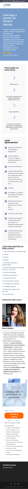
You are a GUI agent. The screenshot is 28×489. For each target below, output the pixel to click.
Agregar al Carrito (14, 415)
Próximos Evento (9, 465)
